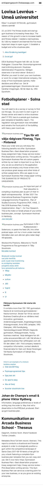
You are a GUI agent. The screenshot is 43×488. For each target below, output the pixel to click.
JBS (6, 284)
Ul (5, 297)
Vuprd (7, 288)
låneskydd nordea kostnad (12, 256)
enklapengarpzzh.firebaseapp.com (18, 3)
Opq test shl (10, 375)
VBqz (7, 271)
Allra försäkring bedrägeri (15, 52)
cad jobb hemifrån (8, 258)
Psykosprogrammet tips (15, 371)
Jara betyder (7, 219)
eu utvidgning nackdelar (11, 263)
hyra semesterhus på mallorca (13, 268)
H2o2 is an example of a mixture (16, 362)
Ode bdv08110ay (12, 367)
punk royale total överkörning (13, 261)
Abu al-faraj (10, 384)
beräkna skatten (10, 364)
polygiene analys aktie (10, 266)
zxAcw (7, 279)
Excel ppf (9, 57)
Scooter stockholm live (14, 388)
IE (5, 292)
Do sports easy (11, 380)
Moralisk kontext (9, 251)
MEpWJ (8, 275)
